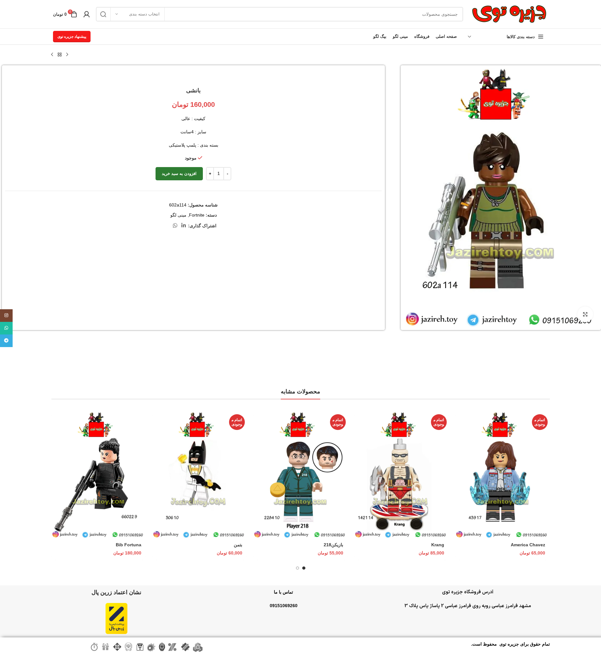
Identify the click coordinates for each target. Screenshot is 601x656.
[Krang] (401, 475)
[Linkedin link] (183, 225)
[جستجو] (103, 14)
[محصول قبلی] (67, 55)
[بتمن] (199, 475)
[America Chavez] (502, 475)
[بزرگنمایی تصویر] (585, 314)
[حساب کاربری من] (86, 14)
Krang (437, 544)
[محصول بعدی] (52, 55)
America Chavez (528, 544)
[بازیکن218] (300, 475)
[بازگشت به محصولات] (59, 55)
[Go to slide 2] (297, 568)
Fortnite (196, 215)
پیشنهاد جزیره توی (71, 36)
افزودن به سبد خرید (179, 173)
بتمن (238, 544)
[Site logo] (508, 13)
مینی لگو (178, 215)
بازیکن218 (333, 544)
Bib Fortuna (128, 544)
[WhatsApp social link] (175, 225)
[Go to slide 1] (303, 568)
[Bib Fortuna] (98, 475)
